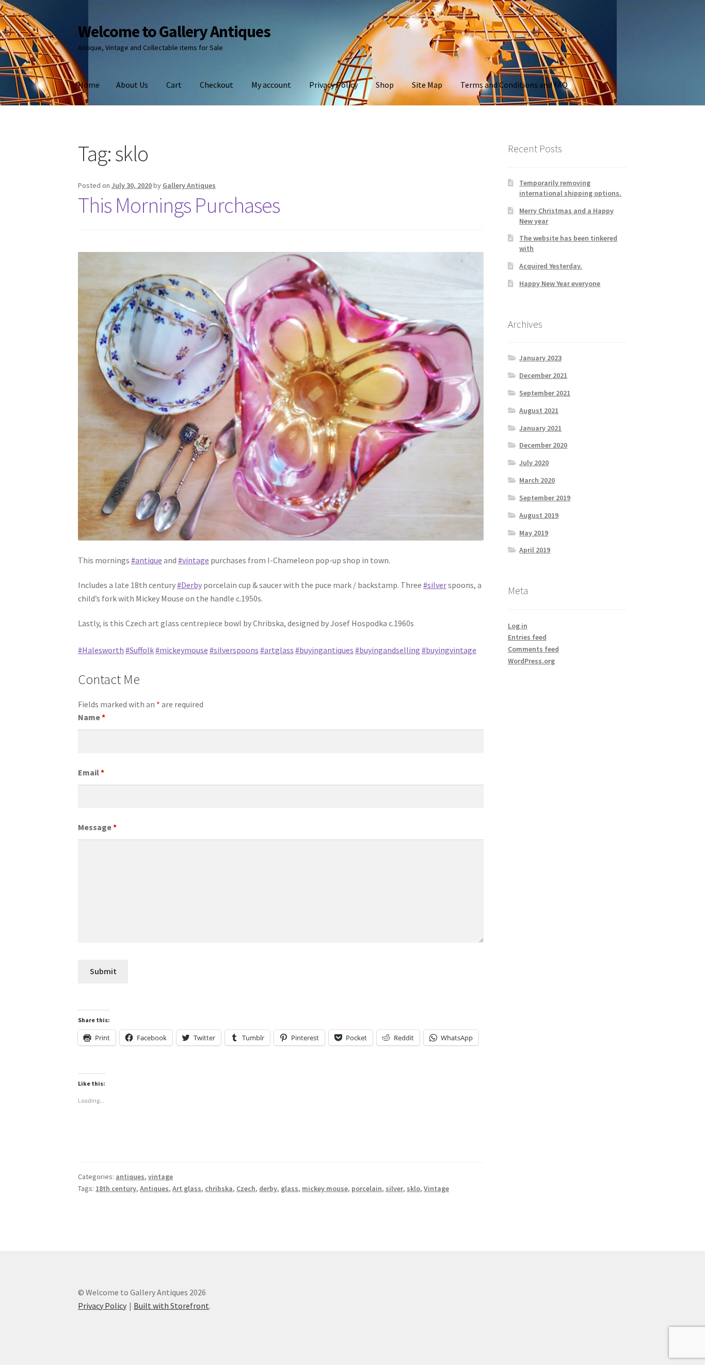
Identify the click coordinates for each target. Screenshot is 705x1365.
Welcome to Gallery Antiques (174, 31)
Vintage (436, 1188)
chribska (219, 1188)
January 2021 (540, 428)
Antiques (154, 1188)
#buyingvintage (449, 650)
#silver (434, 585)
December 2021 (543, 375)
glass (289, 1188)
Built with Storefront (171, 1305)
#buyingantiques (324, 650)
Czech (245, 1188)
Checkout (216, 85)
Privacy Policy (333, 85)
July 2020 (534, 462)
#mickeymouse (181, 650)
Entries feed (527, 637)
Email (91, 772)
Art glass (186, 1188)
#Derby (189, 585)
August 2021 (538, 410)
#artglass (277, 650)
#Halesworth (101, 650)
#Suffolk (139, 650)
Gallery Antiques (189, 185)
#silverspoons (234, 650)
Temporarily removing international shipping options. (570, 188)
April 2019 (534, 549)
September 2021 (544, 393)
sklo (413, 1188)
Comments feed (533, 649)
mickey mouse (325, 1188)
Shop (385, 85)
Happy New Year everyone (559, 283)
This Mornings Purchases (179, 205)
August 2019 (538, 515)
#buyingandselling (387, 650)
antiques (130, 1176)
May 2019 (533, 532)
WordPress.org (531, 660)
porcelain (366, 1188)
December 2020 (543, 445)
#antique (146, 560)
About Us (132, 85)
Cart (174, 85)
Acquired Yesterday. (550, 266)
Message (97, 827)
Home (89, 85)
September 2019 (544, 497)
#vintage (193, 560)
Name (91, 717)
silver (394, 1188)
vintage (160, 1176)
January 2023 (540, 357)
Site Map (427, 85)
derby (268, 1188)
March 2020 (537, 480)
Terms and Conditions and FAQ (514, 85)
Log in (517, 625)
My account (271, 85)
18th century (115, 1188)
